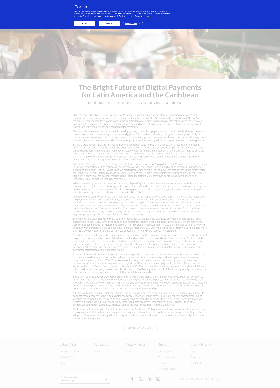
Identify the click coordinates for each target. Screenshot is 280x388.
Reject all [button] (109, 23)
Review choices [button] (131, 23)
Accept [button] (84, 23)
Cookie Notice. (140, 16)
